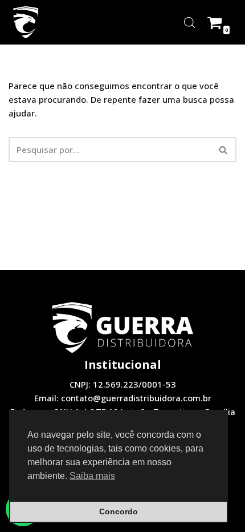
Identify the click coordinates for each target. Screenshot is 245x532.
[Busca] (223, 149)
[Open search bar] (189, 22)
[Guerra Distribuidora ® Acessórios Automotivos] (26, 22)
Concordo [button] (118, 511)
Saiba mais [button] (92, 476)
